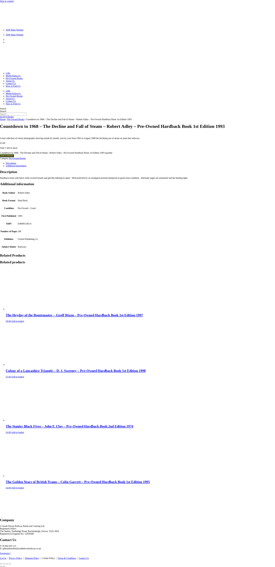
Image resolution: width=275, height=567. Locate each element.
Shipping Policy (32, 558)
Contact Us (11, 83)
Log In (3, 558)
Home (3, 119)
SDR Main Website (14, 30)
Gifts (8, 73)
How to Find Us (13, 86)
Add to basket (7, 156)
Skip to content (7, 1)
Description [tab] (11, 163)
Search (3, 108)
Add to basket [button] (17, 321)
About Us (10, 81)
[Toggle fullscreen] (4, 563)
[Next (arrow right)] (4, 566)
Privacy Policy (15, 558)
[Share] (7, 563)
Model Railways (13, 76)
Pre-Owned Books (14, 78)
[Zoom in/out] (1, 563)
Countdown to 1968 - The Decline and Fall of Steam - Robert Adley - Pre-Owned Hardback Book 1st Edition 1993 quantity (56, 153)
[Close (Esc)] (10, 563)
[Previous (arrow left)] (1, 566)
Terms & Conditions (67, 558)
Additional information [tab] (16, 166)
